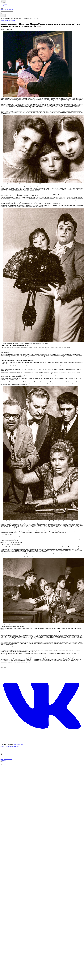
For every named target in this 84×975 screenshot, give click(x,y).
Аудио (4, 5)
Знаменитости (11, 20)
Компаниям (12, 746)
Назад (3, 2)
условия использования (18, 744)
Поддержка (6, 746)
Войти (2, 9)
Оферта (2, 746)
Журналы (5, 4)
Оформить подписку (8, 9)
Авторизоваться (4, 664)
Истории (17, 746)
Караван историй (4, 20)
